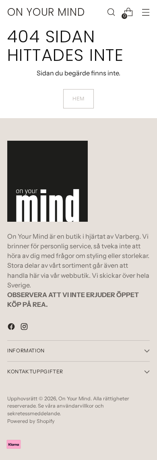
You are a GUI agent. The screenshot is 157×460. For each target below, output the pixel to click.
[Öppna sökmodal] (111, 12)
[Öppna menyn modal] (145, 12)
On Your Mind (74, 398)
